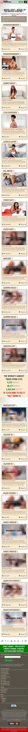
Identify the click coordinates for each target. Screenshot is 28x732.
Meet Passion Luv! (6, 422)
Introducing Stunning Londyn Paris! (10, 333)
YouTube (4, 699)
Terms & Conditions (5, 673)
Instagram (4, 698)
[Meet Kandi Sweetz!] (14, 560)
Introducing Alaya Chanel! (8, 510)
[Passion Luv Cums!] (14, 355)
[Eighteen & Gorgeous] (14, 92)
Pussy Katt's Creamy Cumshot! (10, 217)
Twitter (2, 696)
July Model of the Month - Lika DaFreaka (12, 129)
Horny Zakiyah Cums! (7, 275)
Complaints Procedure (5, 684)
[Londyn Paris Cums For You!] (14, 296)
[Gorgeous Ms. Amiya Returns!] (14, 180)
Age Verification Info (5, 683)
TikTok (3, 701)
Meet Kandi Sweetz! (7, 568)
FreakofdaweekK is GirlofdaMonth (10, 71)
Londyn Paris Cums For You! (9, 304)
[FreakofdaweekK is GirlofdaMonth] (14, 63)
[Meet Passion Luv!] (14, 414)
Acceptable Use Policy (5, 677)
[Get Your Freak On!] (14, 34)
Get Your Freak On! (7, 41)
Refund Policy (4, 675)
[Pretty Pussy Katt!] (14, 238)
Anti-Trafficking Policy (5, 681)
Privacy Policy (4, 678)
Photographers (4, 690)
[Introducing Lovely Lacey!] (14, 150)
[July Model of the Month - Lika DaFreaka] (14, 121)
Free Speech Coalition (16, 708)
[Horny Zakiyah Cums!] (14, 267)
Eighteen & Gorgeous (7, 100)
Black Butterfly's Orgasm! (8, 597)
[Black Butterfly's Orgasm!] (14, 589)
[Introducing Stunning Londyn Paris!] (14, 326)
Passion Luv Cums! (7, 363)
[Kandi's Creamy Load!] (14, 531)
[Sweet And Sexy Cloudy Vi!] (14, 473)
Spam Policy (3, 680)
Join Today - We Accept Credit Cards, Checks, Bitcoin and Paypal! (14, 648)
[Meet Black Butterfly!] (14, 619)
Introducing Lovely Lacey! (8, 158)
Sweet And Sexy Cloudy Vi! (8, 480)
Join (21, 2)
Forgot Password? (4, 672)
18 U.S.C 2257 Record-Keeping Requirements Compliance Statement (14, 710)
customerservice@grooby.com (16, 719)
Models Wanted (4, 689)
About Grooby (3, 692)
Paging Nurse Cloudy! (7, 451)
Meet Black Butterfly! (7, 626)
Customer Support (4, 670)
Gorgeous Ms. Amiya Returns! (9, 187)
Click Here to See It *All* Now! (15, 394)
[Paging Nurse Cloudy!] (14, 443)
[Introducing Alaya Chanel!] (14, 502)
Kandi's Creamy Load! (7, 539)
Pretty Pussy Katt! (6, 246)
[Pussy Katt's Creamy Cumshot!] (14, 209)
